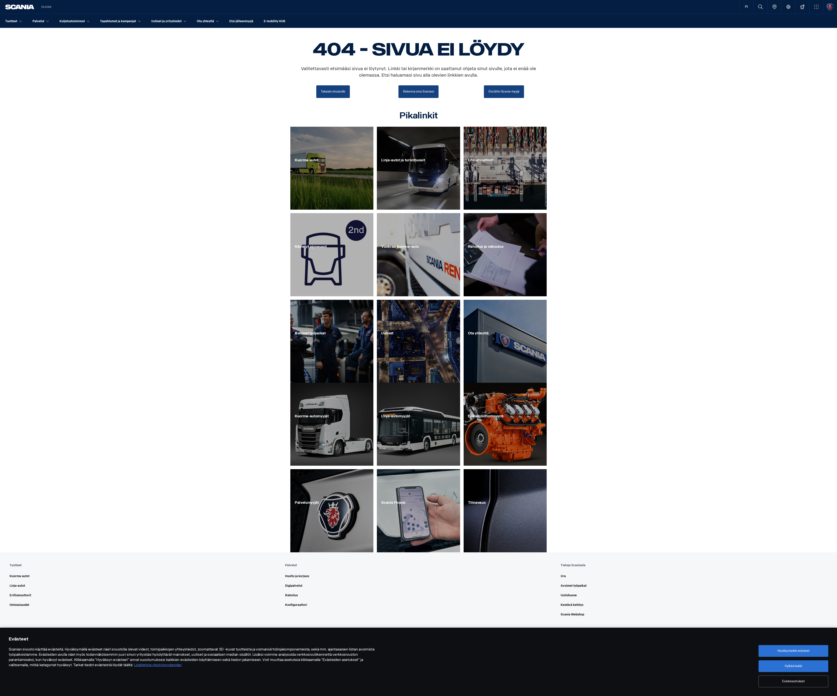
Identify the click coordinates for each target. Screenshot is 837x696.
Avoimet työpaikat (574, 586)
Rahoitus (291, 595)
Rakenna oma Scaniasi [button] (418, 91)
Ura (563, 576)
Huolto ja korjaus (297, 576)
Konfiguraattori (296, 605)
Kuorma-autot (19, 576)
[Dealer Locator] (774, 7)
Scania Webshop (572, 614)
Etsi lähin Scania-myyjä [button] (503, 91)
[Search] (760, 7)
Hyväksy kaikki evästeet (793, 651)
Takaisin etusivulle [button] (333, 91)
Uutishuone (569, 595)
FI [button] (746, 7)
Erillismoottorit (20, 595)
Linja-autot (17, 586)
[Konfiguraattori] (802, 7)
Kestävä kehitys (572, 605)
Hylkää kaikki (793, 666)
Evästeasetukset (793, 681)
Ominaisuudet (19, 605)
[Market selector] (788, 7)
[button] (816, 7)
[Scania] (19, 7)
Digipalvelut (293, 586)
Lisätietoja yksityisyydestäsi (158, 665)
